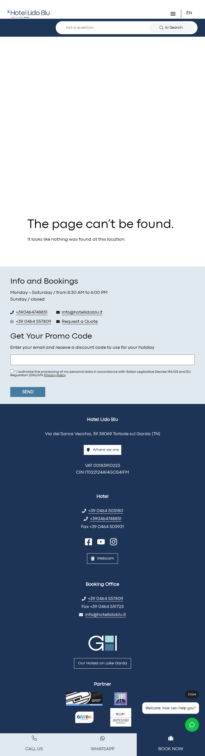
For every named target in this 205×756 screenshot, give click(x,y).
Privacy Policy (55, 375)
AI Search (174, 27)
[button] (192, 13)
